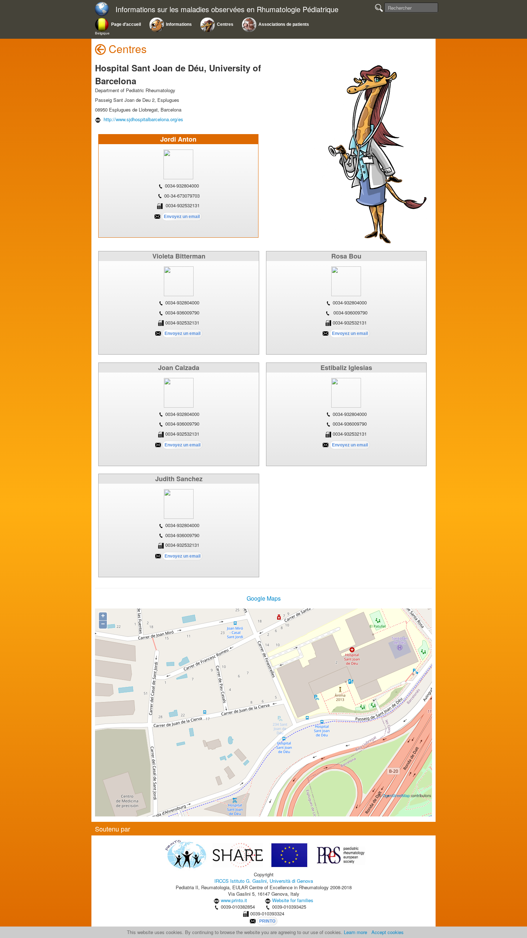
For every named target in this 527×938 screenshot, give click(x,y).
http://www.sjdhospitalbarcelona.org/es (142, 119)
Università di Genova (291, 880)
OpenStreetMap (396, 795)
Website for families (292, 900)
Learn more (355, 932)
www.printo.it (234, 900)
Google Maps (264, 598)
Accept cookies (387, 932)
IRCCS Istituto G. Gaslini (240, 880)
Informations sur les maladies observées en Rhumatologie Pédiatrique (226, 9)
